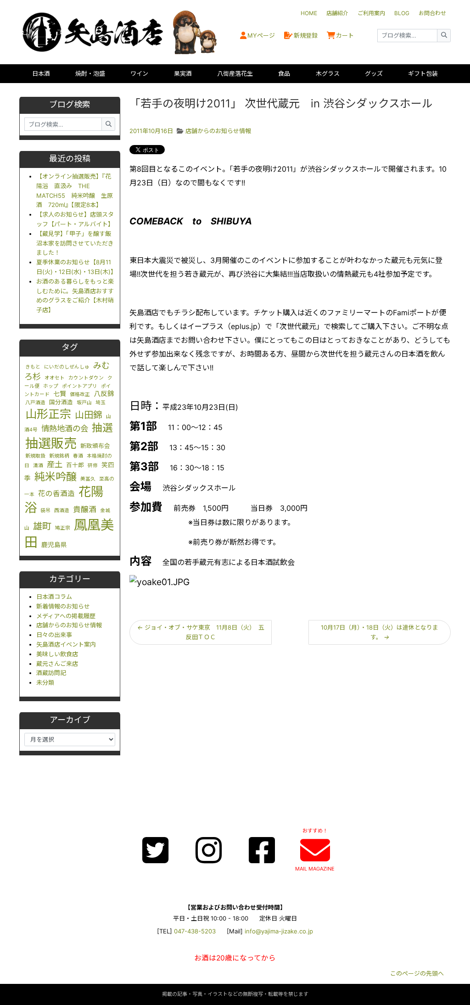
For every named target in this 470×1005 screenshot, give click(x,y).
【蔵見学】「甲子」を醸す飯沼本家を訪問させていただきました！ (75, 243)
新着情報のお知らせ (63, 606)
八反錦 (104, 394)
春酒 (78, 456)
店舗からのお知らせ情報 (69, 625)
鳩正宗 (62, 528)
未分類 (45, 682)
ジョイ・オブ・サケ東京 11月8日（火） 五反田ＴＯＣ (200, 632)
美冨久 (87, 479)
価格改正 (80, 394)
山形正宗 (48, 414)
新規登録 (306, 35)
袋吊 (45, 511)
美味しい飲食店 (57, 654)
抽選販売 (51, 443)
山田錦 (88, 414)
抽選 (102, 427)
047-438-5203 (195, 931)
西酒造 (61, 511)
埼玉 (100, 403)
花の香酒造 (56, 493)
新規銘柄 (59, 456)
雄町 (42, 526)
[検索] (444, 35)
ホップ (50, 386)
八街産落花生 (235, 73)
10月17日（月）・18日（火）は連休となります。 (379, 632)
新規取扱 (35, 456)
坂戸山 (84, 403)
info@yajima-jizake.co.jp (279, 931)
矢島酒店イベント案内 (66, 644)
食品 (284, 73)
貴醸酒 (84, 509)
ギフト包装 (423, 73)
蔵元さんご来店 (57, 663)
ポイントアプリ (79, 386)
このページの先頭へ (417, 973)
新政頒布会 (95, 445)
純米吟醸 (55, 476)
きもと (32, 367)
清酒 (38, 466)
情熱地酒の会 (64, 428)
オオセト (55, 378)
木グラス (328, 73)
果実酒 (183, 73)
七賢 (59, 393)
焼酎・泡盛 (90, 73)
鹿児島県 (54, 544)
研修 (93, 466)
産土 (54, 464)
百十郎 (75, 465)
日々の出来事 (54, 634)
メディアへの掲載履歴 (65, 616)
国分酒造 (61, 402)
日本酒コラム (54, 596)
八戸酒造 (35, 403)
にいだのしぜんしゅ (67, 367)
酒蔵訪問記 (51, 672)
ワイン (139, 73)
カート (345, 35)
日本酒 (41, 73)
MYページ (261, 35)
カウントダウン (86, 378)
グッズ (374, 73)
